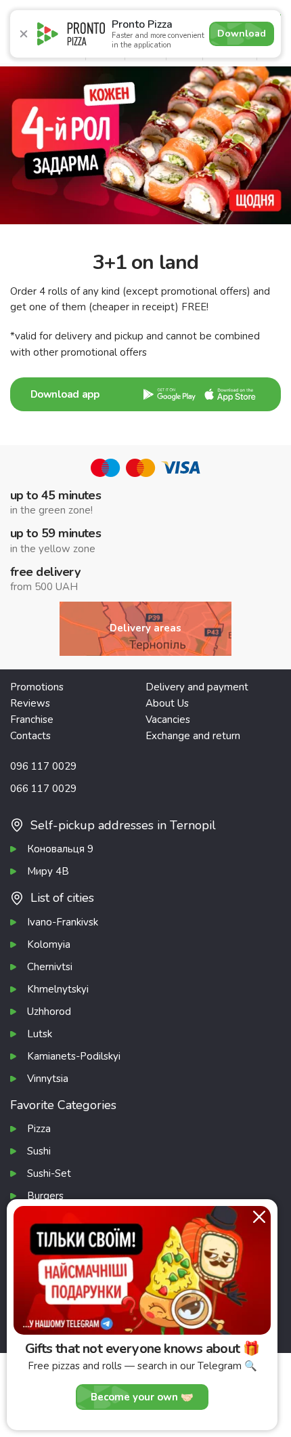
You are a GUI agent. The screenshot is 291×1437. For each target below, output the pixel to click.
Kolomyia (48, 944)
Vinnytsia (47, 1078)
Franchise (31, 719)
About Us (167, 703)
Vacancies (168, 719)
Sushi (39, 1151)
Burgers (45, 1196)
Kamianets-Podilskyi (73, 1056)
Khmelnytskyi (58, 989)
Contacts (30, 736)
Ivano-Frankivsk (62, 922)
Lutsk (39, 1034)
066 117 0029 (43, 788)
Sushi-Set (49, 1173)
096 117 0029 (43, 766)
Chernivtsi (49, 967)
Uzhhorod (49, 1011)
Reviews (30, 703)
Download (241, 33)
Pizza (39, 1129)
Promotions (37, 687)
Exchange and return (193, 736)
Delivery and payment (197, 687)
